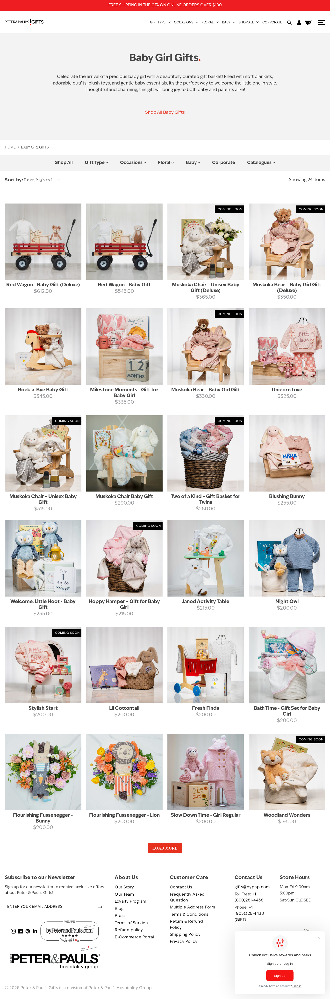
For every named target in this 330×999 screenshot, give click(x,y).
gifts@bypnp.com (252, 887)
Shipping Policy (185, 935)
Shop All (246, 22)
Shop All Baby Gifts (165, 113)
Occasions (183, 22)
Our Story (124, 887)
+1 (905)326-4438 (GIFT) (249, 914)
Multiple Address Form (192, 907)
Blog (119, 909)
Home (10, 147)
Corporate (272, 22)
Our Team (124, 895)
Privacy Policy (184, 942)
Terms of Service (131, 923)
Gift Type (157, 22)
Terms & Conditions (189, 915)
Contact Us (181, 887)
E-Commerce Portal (134, 937)
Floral (208, 22)
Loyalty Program (130, 902)
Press (120, 916)
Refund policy (129, 930)
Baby (226, 22)
